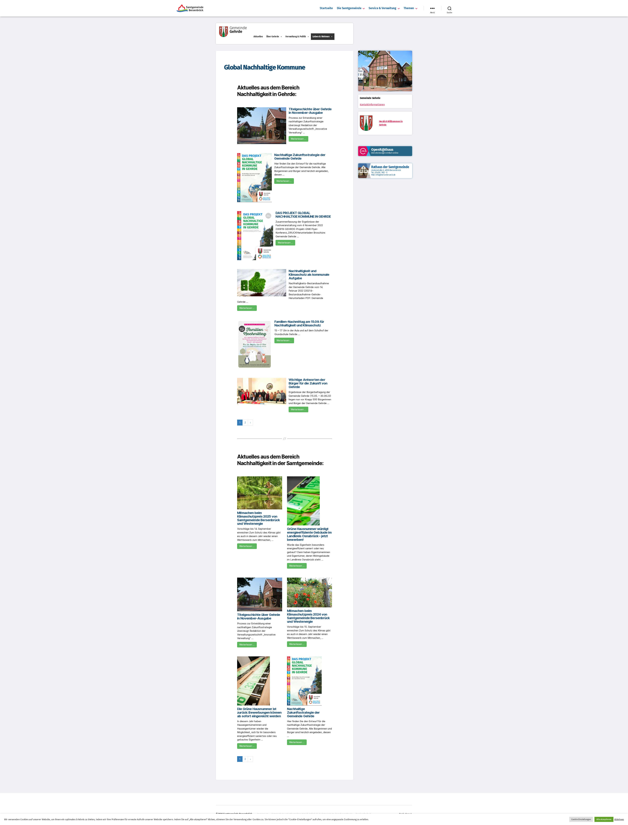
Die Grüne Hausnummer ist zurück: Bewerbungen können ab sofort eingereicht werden (259, 712)
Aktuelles (258, 36)
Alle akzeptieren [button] (603, 819)
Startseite (326, 8)
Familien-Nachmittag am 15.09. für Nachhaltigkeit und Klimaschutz (299, 323)
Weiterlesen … (298, 138)
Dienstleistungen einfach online (384, 153)
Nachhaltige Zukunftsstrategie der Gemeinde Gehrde (299, 156)
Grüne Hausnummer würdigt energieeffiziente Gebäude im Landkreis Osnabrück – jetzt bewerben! (309, 534)
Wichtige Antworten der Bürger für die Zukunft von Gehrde (308, 383)
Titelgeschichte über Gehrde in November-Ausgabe (310, 111)
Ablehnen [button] (619, 819)
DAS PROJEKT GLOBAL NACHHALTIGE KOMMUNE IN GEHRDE (303, 214)
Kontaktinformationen (372, 104)
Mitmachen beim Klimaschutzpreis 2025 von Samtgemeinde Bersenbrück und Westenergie (258, 518)
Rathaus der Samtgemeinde (390, 167)
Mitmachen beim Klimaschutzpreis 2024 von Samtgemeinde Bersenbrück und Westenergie (308, 616)
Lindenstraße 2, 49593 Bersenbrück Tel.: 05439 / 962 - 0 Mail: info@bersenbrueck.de (386, 172)
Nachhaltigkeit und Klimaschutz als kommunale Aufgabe (309, 274)
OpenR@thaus (382, 150)
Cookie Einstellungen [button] (581, 819)
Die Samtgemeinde (349, 8)
